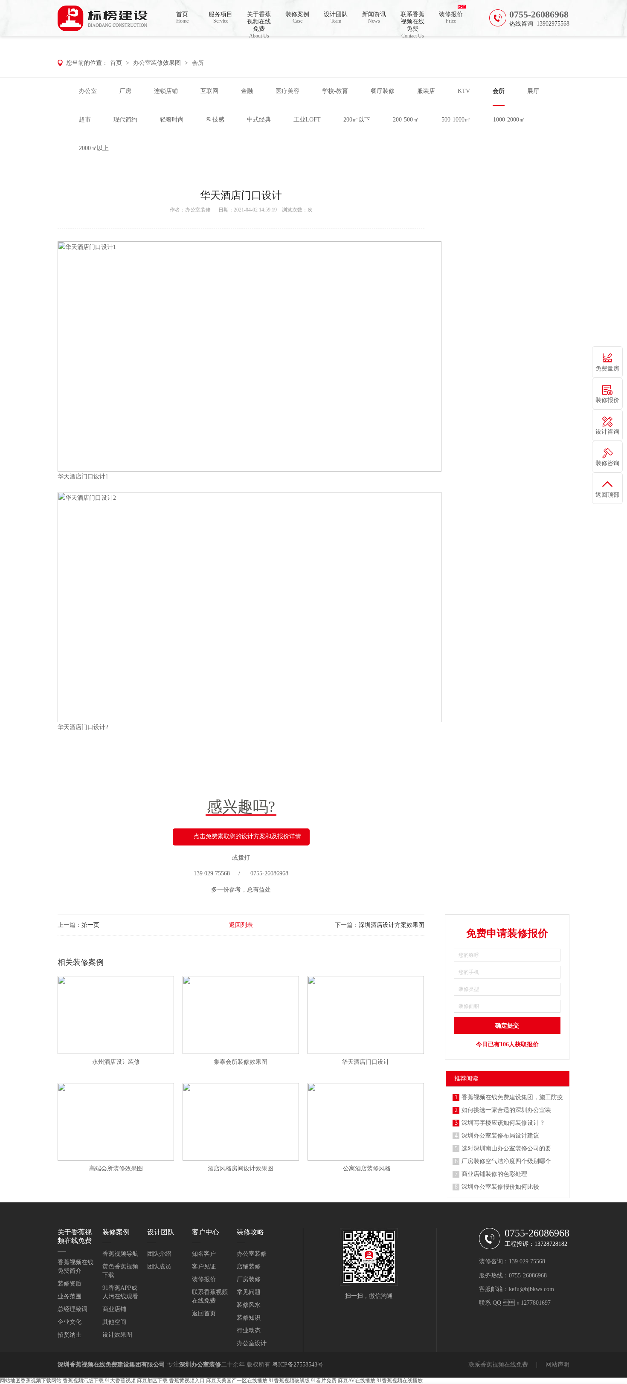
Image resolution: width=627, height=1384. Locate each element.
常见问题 (249, 1292)
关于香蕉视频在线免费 (259, 23)
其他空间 (114, 1322)
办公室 (88, 91)
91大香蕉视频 (120, 1381)
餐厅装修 (383, 91)
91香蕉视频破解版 (289, 1381)
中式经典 (259, 119)
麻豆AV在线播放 (356, 1381)
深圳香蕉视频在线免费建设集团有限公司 (111, 1364)
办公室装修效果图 (157, 63)
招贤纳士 (69, 1335)
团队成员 (159, 1266)
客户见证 (204, 1266)
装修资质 (69, 1283)
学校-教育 (335, 91)
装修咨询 (607, 463)
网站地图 (10, 1381)
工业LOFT (307, 119)
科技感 (215, 119)
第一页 (90, 925)
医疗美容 (287, 91)
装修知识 (249, 1318)
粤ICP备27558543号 (297, 1364)
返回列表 (241, 925)
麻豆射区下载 (152, 1381)
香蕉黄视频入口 (187, 1381)
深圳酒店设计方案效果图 (391, 925)
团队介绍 (159, 1254)
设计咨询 (607, 432)
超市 (85, 119)
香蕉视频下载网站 (40, 1381)
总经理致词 (72, 1309)
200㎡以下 (356, 119)
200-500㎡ (406, 119)
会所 (198, 63)
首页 (182, 17)
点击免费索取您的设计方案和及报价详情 (247, 836)
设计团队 (336, 17)
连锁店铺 (166, 91)
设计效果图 (117, 1335)
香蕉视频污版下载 (83, 1381)
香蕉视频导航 (120, 1254)
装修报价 (451, 17)
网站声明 (557, 1364)
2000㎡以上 (94, 148)
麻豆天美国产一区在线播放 (236, 1381)
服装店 (426, 91)
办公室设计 (252, 1343)
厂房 (125, 91)
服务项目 (220, 17)
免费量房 (607, 368)
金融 (247, 91)
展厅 (533, 91)
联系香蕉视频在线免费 (412, 23)
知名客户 (204, 1254)
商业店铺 (114, 1309)
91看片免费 (324, 1381)
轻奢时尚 (172, 119)
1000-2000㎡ (509, 119)
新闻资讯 (374, 17)
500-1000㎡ (455, 119)
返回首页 (204, 1313)
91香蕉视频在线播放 (400, 1381)
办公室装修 (198, 210)
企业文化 (69, 1322)
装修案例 (297, 17)
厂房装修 (249, 1279)
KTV (464, 91)
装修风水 (249, 1305)
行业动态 (249, 1330)
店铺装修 (249, 1266)
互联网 (209, 91)
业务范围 (69, 1296)
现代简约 (125, 119)
